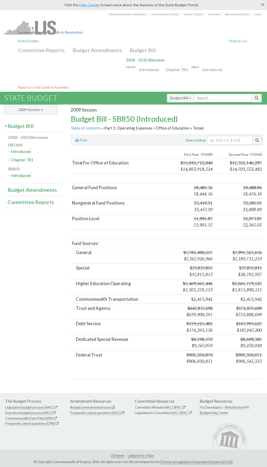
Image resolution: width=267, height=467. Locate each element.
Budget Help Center (214, 413)
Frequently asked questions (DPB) (30, 423)
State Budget (28, 41)
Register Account (237, 14)
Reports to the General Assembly (43, 87)
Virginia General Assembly (127, 14)
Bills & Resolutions (68, 32)
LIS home (215, 14)
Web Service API (237, 407)
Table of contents (86, 128)
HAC (168, 407)
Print (83, 140)
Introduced (149, 69)
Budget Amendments (97, 50)
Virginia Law (238, 41)
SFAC (177, 407)
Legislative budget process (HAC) (29, 407)
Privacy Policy (194, 14)
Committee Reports (41, 50)
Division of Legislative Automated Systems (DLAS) (196, 462)
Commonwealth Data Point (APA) (29, 418)
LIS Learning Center (165, 14)
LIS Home (117, 455)
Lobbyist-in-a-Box (141, 455)
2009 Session (29, 109)
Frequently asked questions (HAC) (95, 413)
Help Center (89, 5)
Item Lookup (195, 140)
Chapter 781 (177, 69)
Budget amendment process (90, 407)
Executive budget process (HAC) (28, 413)
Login (258, 14)
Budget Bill (143, 50)
